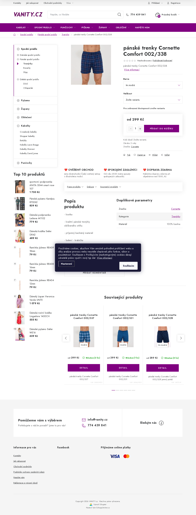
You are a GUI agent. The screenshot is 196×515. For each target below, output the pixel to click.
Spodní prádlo (29, 49)
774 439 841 (138, 14)
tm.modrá (162, 345)
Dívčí (25, 83)
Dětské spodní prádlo (29, 79)
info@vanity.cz (97, 420)
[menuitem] (22, 27)
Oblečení (26, 117)
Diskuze (90, 186)
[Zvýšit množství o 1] (140, 128)
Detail (84, 368)
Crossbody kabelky (28, 131)
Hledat (119, 14)
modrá (84, 344)
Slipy (25, 72)
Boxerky (27, 68)
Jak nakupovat (32, 3)
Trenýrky (27, 63)
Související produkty (109, 186)
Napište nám (19, 477)
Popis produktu (73, 186)
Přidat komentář (94, 272)
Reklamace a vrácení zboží (25, 482)
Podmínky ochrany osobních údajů (28, 472)
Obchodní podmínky (53, 3)
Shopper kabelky (27, 136)
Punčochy (26, 163)
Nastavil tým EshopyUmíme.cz (98, 507)
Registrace (175, 3)
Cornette (135, 146)
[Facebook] (161, 423)
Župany (25, 109)
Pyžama (25, 100)
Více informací (104, 257)
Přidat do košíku (161, 128)
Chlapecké (28, 88)
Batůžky (23, 140)
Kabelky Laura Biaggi (29, 144)
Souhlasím (128, 265)
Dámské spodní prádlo (30, 55)
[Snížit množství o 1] (130, 128)
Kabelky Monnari (27, 149)
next (180, 338)
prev (66, 338)
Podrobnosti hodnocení (162, 60)
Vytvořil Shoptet (100, 504)
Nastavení (66, 263)
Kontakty (17, 3)
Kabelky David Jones (29, 153)
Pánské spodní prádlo (29, 59)
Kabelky (25, 125)
